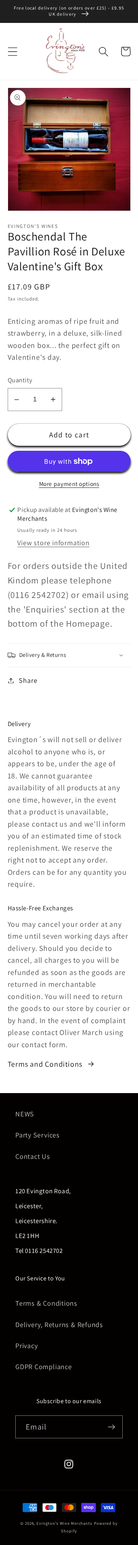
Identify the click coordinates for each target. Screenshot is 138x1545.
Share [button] (28, 680)
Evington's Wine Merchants (64, 1523)
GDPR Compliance (43, 1366)
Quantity (20, 380)
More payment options (69, 483)
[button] (12, 51)
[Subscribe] (111, 1427)
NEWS (24, 1113)
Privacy (26, 1345)
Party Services (37, 1134)
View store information (53, 542)
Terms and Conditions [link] (45, 1064)
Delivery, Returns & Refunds (59, 1324)
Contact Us (32, 1156)
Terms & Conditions (46, 1303)
